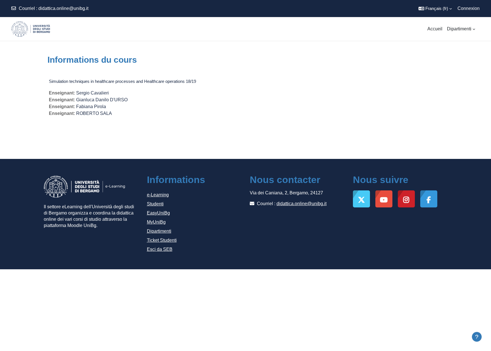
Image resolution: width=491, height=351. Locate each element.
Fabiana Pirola (91, 106)
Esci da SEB (159, 249)
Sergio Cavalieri (92, 93)
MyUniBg (156, 222)
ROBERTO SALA (94, 113)
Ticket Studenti (162, 240)
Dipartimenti (159, 231)
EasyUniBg (158, 213)
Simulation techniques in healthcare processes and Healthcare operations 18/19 (122, 81)
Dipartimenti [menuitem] (459, 28)
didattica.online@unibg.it (63, 8)
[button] (435, 8)
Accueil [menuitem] (434, 28)
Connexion (468, 8)
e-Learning (158, 194)
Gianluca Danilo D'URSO (102, 99)
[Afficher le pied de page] (477, 337)
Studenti (155, 203)
